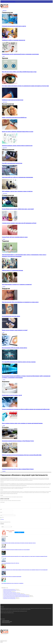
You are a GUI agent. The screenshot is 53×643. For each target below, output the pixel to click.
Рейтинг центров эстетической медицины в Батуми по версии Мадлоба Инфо (21, 455)
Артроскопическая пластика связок (11, 316)
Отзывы (3, 425)
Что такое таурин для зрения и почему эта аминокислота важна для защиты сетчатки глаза (25, 85)
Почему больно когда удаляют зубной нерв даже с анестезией (18, 209)
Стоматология (4, 193)
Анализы (3, 379)
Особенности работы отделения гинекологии (13, 40)
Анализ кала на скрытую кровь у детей (12, 395)
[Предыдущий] (0, 642)
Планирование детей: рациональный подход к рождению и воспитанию (20, 54)
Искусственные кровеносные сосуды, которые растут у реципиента (12, 583)
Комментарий (2, 502)
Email (1, 512)
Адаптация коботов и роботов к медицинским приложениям (17, 177)
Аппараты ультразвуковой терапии (7, 621)
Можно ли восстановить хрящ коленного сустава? (14, 330)
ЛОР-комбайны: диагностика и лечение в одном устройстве (17, 191)
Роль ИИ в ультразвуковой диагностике (12, 163)
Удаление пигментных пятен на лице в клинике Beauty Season (18, 469)
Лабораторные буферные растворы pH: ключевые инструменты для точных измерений (16, 549)
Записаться (19, 532)
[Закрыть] (0, 640)
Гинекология (4, 10)
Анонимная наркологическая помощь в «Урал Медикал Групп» (18, 440)
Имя (1, 509)
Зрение (3, 56)
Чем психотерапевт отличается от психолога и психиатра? (17, 284)
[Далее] (2, 642)
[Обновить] (2, 519)
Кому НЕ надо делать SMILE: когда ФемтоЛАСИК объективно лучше (19, 71)
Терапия (3, 239)
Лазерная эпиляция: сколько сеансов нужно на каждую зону (17, 145)
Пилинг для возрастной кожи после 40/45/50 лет (14, 117)
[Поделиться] (2, 641)
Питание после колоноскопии (7, 591)
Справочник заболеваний (5, 620)
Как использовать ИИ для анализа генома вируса (14, 347)
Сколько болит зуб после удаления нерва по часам (15, 237)
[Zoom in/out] (6, 640)
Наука (3, 332)
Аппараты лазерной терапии (6, 622)
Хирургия (3, 286)
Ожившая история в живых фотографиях (8, 1)
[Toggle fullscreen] (4, 640)
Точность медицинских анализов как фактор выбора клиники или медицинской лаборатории (26, 409)
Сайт (1, 515)
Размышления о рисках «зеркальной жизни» (9, 598)
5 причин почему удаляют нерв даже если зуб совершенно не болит (19, 223)
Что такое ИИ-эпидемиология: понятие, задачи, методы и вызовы (19, 361)
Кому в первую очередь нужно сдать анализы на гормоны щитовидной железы (22, 423)
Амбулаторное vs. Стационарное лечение (12, 270)
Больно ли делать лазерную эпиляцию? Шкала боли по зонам (17, 131)
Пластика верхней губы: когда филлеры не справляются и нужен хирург (20, 302)
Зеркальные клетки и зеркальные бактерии (9, 597)
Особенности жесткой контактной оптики (12, 99)
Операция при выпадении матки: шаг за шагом (14, 26)
